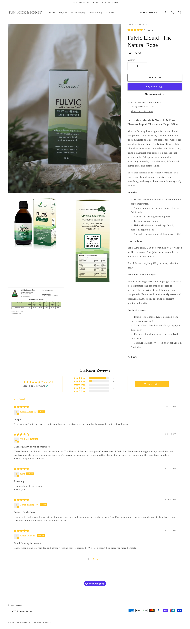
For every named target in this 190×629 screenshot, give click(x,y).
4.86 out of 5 (46, 382)
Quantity (132, 60)
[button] (62, 12)
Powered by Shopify (42, 622)
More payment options (154, 94)
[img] (21, 407)
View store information (142, 111)
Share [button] (134, 357)
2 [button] (93, 559)
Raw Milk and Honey (24, 622)
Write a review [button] (152, 384)
